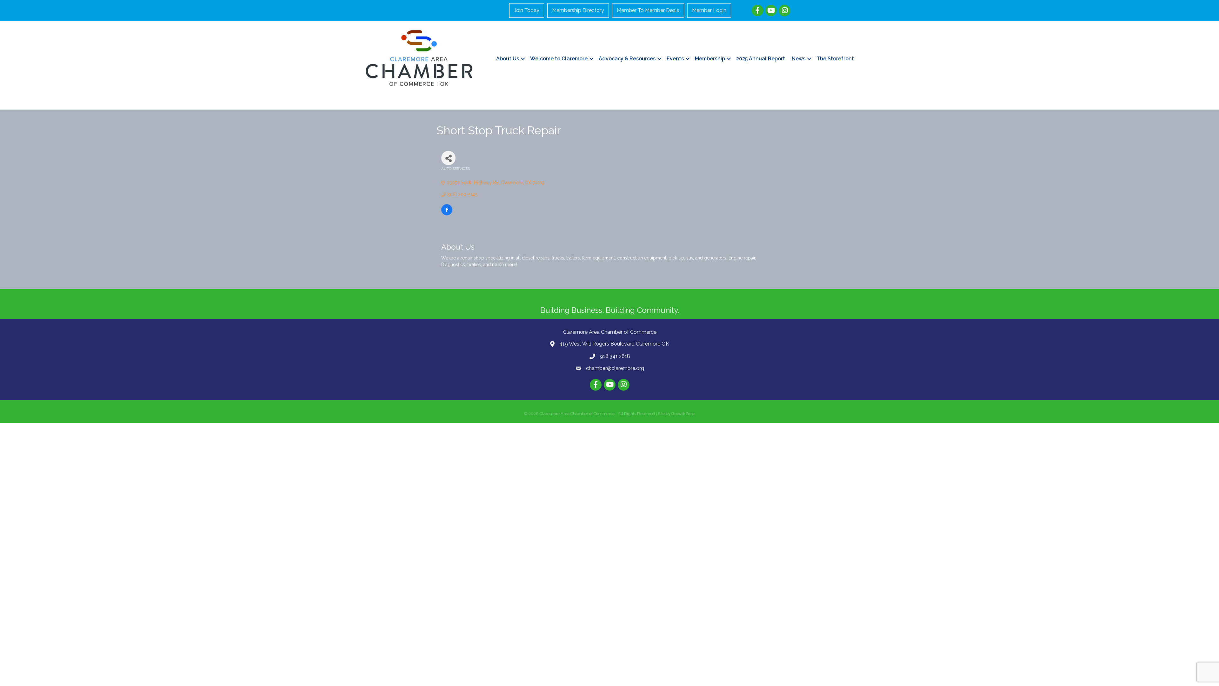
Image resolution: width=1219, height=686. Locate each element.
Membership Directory (578, 10)
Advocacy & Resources (627, 59)
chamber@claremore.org (615, 368)
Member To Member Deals (648, 10)
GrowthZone (683, 413)
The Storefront (835, 59)
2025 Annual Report (760, 59)
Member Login (709, 10)
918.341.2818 (615, 356)
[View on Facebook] (446, 213)
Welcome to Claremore (559, 59)
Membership (710, 59)
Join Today (526, 10)
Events (675, 59)
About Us (507, 59)
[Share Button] (448, 158)
